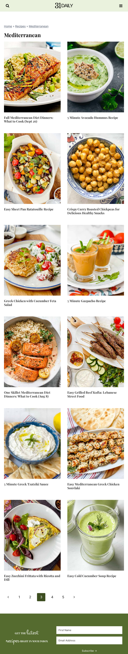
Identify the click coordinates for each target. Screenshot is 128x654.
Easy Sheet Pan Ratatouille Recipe (29, 209)
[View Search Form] (7, 5)
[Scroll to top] (119, 623)
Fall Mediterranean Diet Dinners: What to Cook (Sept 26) (28, 119)
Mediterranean (38, 26)
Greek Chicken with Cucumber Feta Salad (30, 303)
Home (8, 26)
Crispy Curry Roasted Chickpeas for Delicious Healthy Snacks (93, 211)
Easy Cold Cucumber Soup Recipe (91, 576)
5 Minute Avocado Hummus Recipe (92, 117)
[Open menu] (121, 5)
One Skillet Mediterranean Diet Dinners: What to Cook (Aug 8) (27, 394)
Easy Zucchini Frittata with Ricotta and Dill (32, 578)
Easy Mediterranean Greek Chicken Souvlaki (93, 486)
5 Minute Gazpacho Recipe (86, 301)
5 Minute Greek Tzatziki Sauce (26, 484)
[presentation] (32, 77)
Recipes (20, 26)
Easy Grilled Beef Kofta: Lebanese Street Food (92, 394)
